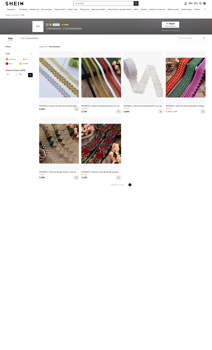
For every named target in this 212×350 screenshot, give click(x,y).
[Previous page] (127, 184)
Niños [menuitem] (136, 9)
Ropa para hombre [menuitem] (99, 9)
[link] (190, 3)
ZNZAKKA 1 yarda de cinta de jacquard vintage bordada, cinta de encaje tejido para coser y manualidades (185, 106)
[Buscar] (136, 3)
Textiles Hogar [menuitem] (186, 9)
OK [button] (30, 75)
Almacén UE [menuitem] (34, 9)
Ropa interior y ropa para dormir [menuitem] (120, 9)
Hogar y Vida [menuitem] (72, 9)
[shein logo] (14, 3)
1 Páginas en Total (117, 185)
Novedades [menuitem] (23, 9)
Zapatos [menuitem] (144, 9)
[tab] (10, 38)
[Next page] (132, 184)
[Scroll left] (202, 9)
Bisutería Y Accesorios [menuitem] (157, 9)
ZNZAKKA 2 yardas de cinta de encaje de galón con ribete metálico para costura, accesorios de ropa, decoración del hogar (59, 106)
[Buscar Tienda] (204, 38)
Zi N (49, 24)
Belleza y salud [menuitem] (173, 9)
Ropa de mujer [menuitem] (46, 9)
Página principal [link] (12, 15)
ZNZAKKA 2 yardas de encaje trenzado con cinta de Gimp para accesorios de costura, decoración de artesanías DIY (101, 106)
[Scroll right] (205, 9)
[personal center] (185, 3)
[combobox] (51, 46)
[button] (200, 3)
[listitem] (54, 28)
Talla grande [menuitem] (84, 9)
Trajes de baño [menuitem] (59, 9)
